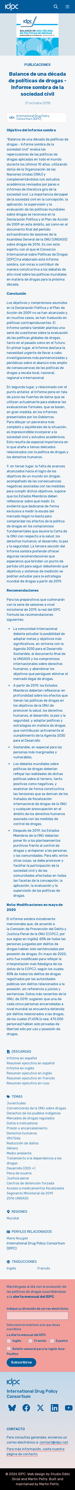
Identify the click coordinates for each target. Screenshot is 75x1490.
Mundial (13, 1218)
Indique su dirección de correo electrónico (37, 1309)
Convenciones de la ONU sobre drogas (36, 1108)
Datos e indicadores (22, 1123)
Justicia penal (18, 1178)
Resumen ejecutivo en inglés (29, 1073)
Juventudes (16, 1103)
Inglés (11, 1268)
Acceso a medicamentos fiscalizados (35, 1188)
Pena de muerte (19, 1173)
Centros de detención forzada (30, 1183)
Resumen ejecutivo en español (31, 1063)
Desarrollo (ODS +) (21, 1168)
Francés (44, 1268)
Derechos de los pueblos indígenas (34, 1113)
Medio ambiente (19, 1153)
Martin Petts (37, 1479)
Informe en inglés (20, 1068)
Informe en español (22, 1058)
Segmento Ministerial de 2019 (30, 1193)
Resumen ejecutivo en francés (31, 1078)
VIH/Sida (13, 1138)
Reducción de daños (23, 1143)
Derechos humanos (22, 1133)
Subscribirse (21, 1362)
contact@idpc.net (54, 1442)
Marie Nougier (17, 1238)
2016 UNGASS (18, 1198)
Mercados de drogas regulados (31, 1118)
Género (12, 1148)
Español (62, 1341)
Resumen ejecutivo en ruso (28, 1083)
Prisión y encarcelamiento (27, 1128)
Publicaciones (37, 65)
